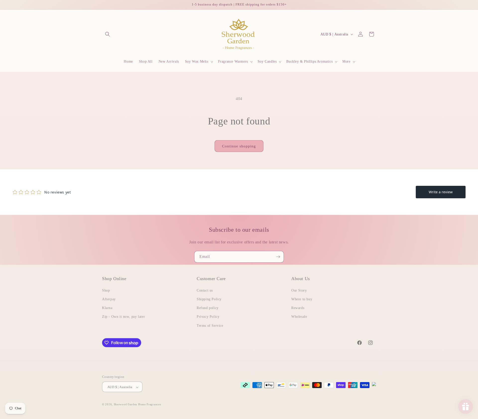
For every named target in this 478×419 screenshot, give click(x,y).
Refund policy (208, 308)
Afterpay (109, 299)
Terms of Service (210, 325)
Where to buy (301, 299)
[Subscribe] (278, 257)
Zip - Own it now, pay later (123, 316)
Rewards (297, 308)
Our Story (299, 290)
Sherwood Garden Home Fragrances (137, 404)
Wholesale (299, 316)
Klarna (107, 308)
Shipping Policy (209, 299)
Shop (106, 290)
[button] (107, 34)
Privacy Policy (208, 316)
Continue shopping (239, 146)
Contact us (205, 290)
